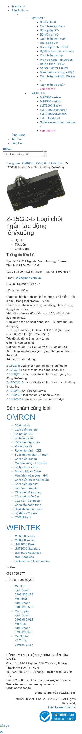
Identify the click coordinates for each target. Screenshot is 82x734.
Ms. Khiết (21, 598)
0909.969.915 (24, 619)
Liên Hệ (17, 143)
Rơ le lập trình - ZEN (53, 47)
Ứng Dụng (18, 134)
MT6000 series (50, 97)
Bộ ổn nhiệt (47, 22)
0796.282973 (23, 632)
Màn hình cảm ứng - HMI (56, 72)
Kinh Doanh (22, 590)
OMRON (38, 17)
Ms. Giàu (21, 623)
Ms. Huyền (22, 611)
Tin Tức (17, 139)
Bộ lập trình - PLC (52, 63)
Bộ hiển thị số (49, 34)
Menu (9, 149)
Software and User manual (32, 561)
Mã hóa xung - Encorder (56, 59)
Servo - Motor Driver (53, 68)
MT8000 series (50, 101)
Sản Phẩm (19, 10)
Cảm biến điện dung (28, 492)
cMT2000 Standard (53, 109)
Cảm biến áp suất (51, 84)
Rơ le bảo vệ (48, 43)
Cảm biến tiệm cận (52, 38)
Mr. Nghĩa (21, 636)
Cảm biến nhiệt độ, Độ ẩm (32, 479)
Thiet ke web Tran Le (62, 707)
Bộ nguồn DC (49, 30)
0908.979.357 (24, 644)
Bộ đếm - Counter (26, 513)
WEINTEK (39, 93)
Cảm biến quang (51, 55)
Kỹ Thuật (21, 640)
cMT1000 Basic (50, 105)
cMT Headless (49, 118)
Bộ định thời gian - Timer (56, 51)
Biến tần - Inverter (27, 488)
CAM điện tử (23, 517)
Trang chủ (18, 6)
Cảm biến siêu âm (27, 496)
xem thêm (47, 88)
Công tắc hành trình (28, 504)
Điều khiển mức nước (29, 509)
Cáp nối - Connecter (28, 500)
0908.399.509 (24, 607)
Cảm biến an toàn (52, 26)
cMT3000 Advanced (53, 114)
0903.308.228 (24, 594)
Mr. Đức (20, 586)
